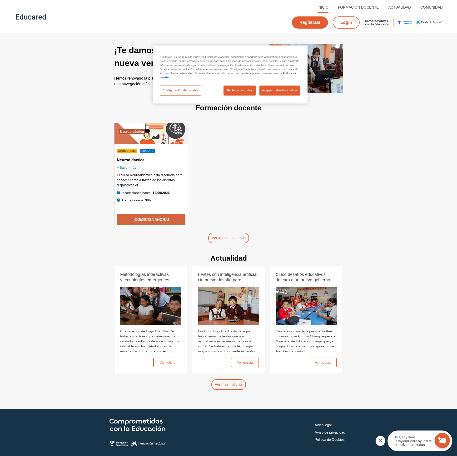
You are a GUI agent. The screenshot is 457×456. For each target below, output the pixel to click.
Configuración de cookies (180, 90)
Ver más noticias (229, 384)
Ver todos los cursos (229, 238)
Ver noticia (167, 362)
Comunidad (431, 7)
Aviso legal (323, 425)
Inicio (323, 7)
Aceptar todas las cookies (280, 90)
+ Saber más (126, 167)
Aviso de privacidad (330, 432)
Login (346, 22)
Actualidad (399, 7)
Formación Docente (358, 7)
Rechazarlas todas (240, 90)
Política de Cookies (330, 439)
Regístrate (309, 22)
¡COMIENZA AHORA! (151, 220)
